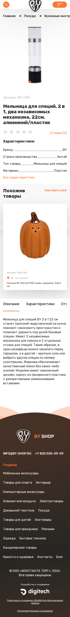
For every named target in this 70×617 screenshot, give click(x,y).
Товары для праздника (20, 529)
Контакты (44, 557)
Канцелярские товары (20, 547)
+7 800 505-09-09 (49, 453)
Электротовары (51, 501)
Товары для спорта (17, 482)
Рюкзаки (48, 529)
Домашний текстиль (18, 510)
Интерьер (43, 482)
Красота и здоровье (18, 557)
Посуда (44, 510)
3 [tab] (34, 81)
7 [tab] (41, 81)
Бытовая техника (32, 538)
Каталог (59, 5)
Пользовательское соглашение (35, 610)
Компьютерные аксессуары (23, 492)
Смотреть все (56, 190)
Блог (59, 557)
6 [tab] (39, 81)
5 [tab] (37, 81)
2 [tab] (32, 81)
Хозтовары (43, 520)
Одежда (9, 538)
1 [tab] (29, 81)
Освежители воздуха (19, 501)
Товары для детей (17, 520)
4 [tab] (35, 81)
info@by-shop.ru (17, 453)
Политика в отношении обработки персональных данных (35, 601)
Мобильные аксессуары (20, 473)
